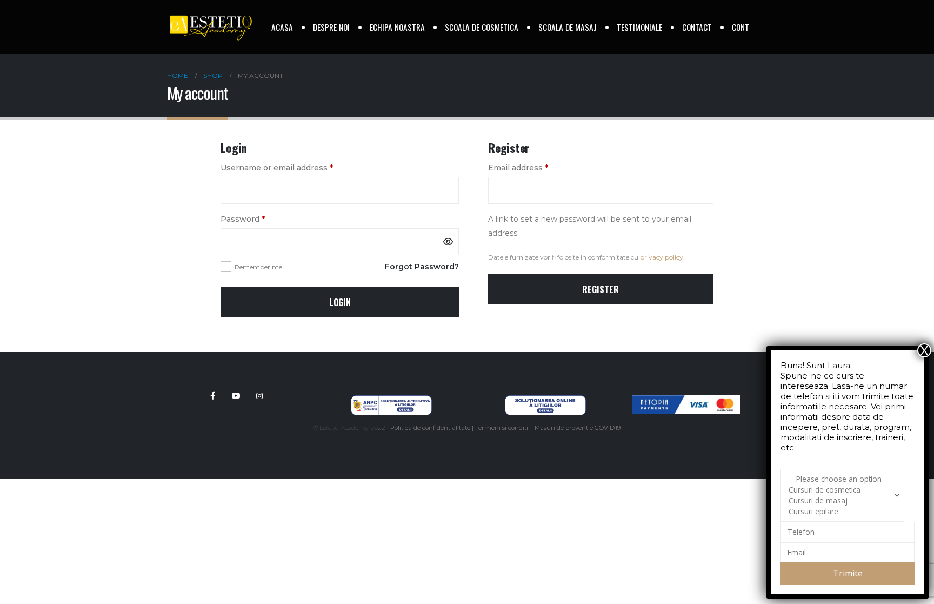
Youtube (236, 396)
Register (600, 289)
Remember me (258, 267)
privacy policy (661, 257)
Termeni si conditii (502, 428)
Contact (697, 27)
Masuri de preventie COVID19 (578, 428)
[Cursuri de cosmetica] (839, 489)
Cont (740, 27)
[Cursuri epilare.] (839, 511)
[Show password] (448, 241)
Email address (535, 167)
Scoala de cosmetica (481, 27)
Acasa (282, 27)
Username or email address (294, 167)
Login (340, 302)
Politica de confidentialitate (430, 428)
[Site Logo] (210, 27)
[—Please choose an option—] (839, 479)
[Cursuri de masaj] (839, 500)
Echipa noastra (397, 27)
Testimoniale (639, 27)
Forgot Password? (422, 266)
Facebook (213, 396)
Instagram (259, 396)
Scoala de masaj (567, 27)
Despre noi (331, 27)
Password (260, 219)
